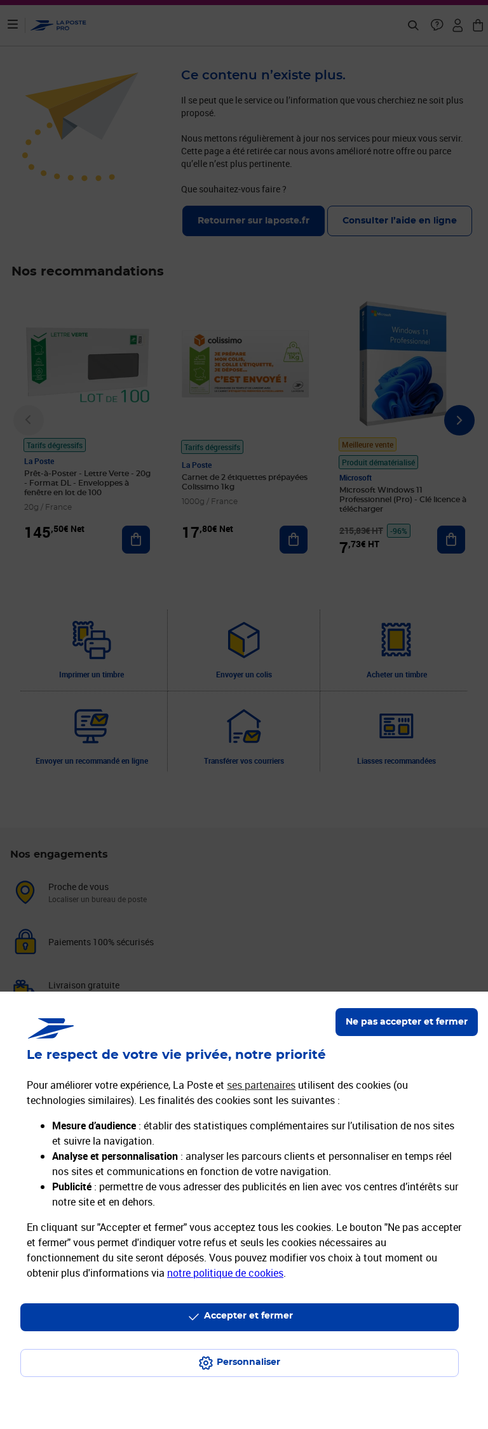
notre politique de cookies (225, 1273)
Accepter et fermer (248, 1316)
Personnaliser (248, 1362)
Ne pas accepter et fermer (407, 1022)
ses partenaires (261, 1085)
